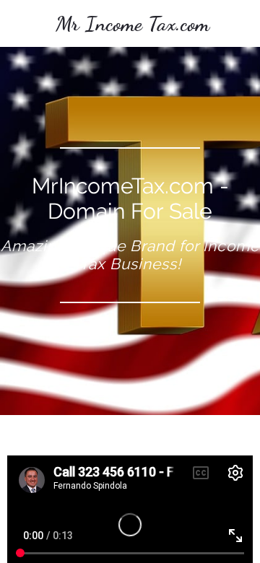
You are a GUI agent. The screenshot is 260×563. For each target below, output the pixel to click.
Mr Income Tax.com (132, 23)
